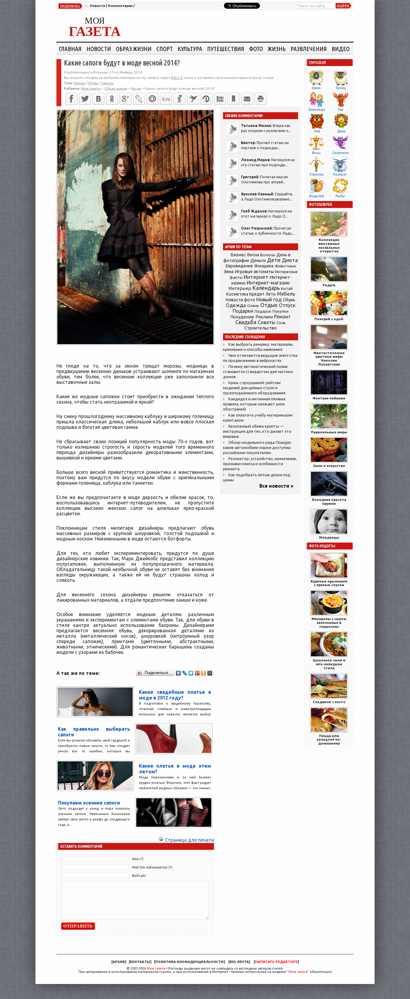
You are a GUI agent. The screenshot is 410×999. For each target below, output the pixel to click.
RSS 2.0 (177, 78)
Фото (256, 48)
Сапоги (107, 83)
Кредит (256, 294)
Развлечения (309, 48)
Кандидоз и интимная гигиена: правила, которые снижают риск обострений (254, 404)
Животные (285, 265)
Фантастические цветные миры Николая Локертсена (329, 358)
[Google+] (125, 99)
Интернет (256, 277)
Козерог (340, 174)
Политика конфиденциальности (189, 962)
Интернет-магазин (268, 282)
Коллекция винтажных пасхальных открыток (329, 245)
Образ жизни (134, 48)
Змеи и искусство (329, 466)
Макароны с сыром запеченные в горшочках (329, 622)
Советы (266, 322)
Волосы (267, 254)
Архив (119, 962)
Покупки (280, 311)
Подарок (263, 311)
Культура (190, 48)
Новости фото (240, 299)
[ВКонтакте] (98, 99)
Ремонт (282, 316)
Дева (341, 131)
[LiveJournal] (139, 99)
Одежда (236, 305)
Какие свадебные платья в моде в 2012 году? (175, 694)
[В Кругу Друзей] (206, 99)
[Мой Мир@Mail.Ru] (152, 99)
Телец (340, 88)
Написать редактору (276, 962)
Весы (316, 153)
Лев (317, 131)
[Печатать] (261, 99)
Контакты (140, 962)
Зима (229, 271)
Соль (281, 322)
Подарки (243, 311)
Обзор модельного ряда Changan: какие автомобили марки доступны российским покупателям (257, 447)
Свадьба (245, 322)
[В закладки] (234, 99)
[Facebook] (71, 99)
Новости (97, 6)
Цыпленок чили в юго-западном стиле (329, 664)
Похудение (242, 316)
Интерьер (239, 288)
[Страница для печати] (161, 840)
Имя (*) (137, 859)
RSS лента (239, 962)
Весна (79, 83)
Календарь (266, 288)
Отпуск (287, 305)
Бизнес (238, 254)
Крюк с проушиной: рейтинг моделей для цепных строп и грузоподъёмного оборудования (254, 388)
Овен (316, 88)
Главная (70, 48)
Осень (253, 305)
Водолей (316, 196)
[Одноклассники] (112, 99)
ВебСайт (139, 875)
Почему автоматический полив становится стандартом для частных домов (258, 371)
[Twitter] (85, 99)
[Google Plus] (197, 673)
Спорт (164, 48)
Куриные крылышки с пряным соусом (329, 583)
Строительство (260, 327)
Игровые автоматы (254, 271)
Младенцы (329, 537)
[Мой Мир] (210, 673)
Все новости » (276, 486)
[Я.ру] (179, 99)
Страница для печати (189, 840)
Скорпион (340, 153)
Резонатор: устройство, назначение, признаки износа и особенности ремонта (260, 463)
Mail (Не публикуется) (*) (152, 867)
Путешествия (225, 48)
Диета (290, 260)
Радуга (329, 285)
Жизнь (277, 48)
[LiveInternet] (166, 99)
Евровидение (239, 265)
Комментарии (120, 6)
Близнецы (317, 109)
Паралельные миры (329, 432)
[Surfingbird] (193, 99)
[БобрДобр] (220, 99)
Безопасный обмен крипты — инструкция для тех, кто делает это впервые (257, 431)
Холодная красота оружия (329, 501)
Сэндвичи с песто (329, 702)
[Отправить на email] (247, 99)
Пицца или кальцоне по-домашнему (329, 739)
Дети (274, 260)
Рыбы (340, 196)
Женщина (263, 265)
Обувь (93, 83)
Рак (340, 109)
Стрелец (316, 174)
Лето (271, 294)
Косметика (237, 294)
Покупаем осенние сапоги (89, 802)
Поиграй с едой (329, 319)
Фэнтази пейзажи (328, 398)
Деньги (258, 260)
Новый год (269, 299)
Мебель (286, 293)
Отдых (269, 305)
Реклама (264, 316)
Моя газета (156, 968)
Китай (287, 288)
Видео (341, 48)
